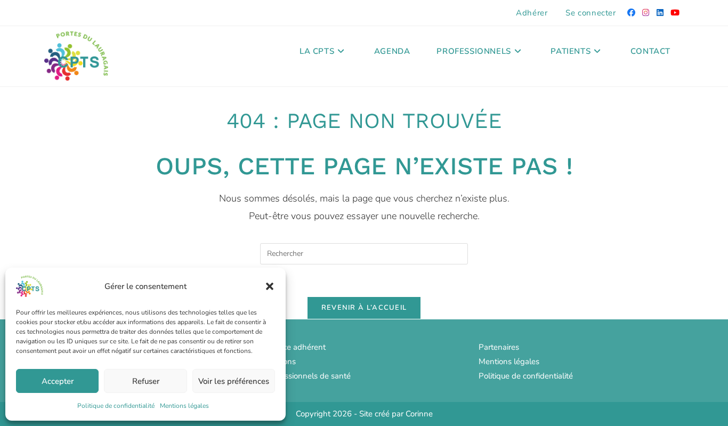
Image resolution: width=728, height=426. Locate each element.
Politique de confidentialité (116, 405)
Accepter (58, 381)
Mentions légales (184, 405)
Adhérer (531, 12)
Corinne (419, 413)
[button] (269, 286)
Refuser (145, 381)
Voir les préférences (233, 381)
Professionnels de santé (308, 376)
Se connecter (590, 12)
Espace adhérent (295, 347)
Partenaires (499, 347)
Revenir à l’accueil (364, 307)
